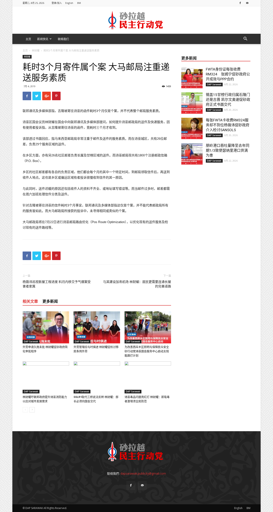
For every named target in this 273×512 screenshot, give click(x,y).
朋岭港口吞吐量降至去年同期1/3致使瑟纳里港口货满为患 (227, 150)
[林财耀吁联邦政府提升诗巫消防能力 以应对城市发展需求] (46, 377)
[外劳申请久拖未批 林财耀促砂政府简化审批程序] (46, 327)
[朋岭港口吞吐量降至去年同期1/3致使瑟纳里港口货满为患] (192, 154)
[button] (245, 39)
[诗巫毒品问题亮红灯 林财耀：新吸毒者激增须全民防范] (148, 377)
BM (79, 2)
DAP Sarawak (31, 341)
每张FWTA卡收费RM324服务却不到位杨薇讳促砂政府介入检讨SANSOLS (227, 125)
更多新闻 (50, 301)
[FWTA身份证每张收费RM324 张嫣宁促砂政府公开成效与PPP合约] (192, 77)
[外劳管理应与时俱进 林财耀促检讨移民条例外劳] (97, 327)
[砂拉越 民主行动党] (136, 20)
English (69, 2)
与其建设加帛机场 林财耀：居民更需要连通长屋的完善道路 (137, 284)
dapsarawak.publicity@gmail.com (143, 473)
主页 (28, 39)
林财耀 (35, 50)
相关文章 (30, 301)
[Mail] (247, 3)
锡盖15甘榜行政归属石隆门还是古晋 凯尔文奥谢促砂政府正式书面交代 (228, 100)
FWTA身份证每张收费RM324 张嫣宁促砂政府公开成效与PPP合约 (228, 74)
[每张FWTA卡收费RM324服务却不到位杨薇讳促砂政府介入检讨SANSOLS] (192, 128)
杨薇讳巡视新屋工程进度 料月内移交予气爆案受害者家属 (57, 284)
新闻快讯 (42, 39)
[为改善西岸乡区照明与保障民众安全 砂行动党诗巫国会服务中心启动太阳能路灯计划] (148, 327)
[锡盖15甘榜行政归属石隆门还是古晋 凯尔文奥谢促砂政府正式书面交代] (192, 103)
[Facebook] (240, 3)
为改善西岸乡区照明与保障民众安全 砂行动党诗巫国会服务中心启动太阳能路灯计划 (147, 351)
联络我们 (63, 39)
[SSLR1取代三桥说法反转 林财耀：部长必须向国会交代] (97, 377)
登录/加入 (57, 2)
